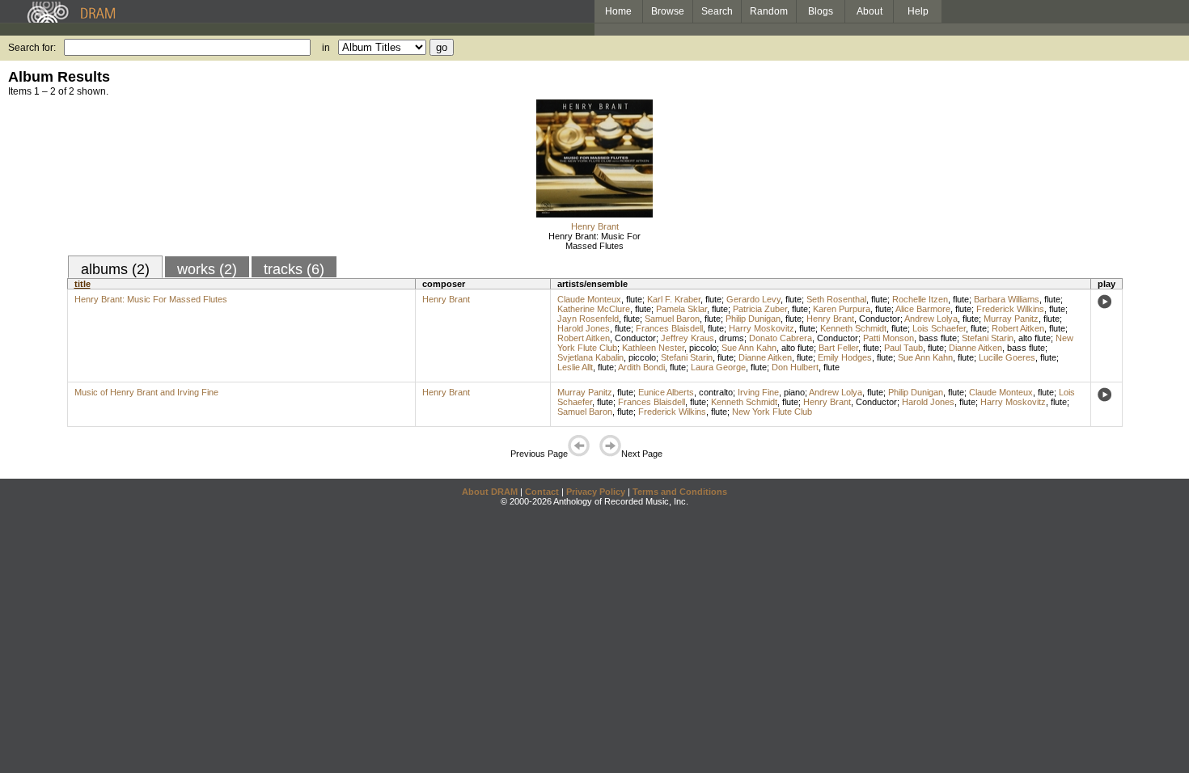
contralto (716, 392)
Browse (667, 11)
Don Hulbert (795, 367)
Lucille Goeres (1007, 357)
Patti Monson (888, 338)
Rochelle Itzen (920, 299)
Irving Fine (758, 392)
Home (618, 11)
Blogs (820, 11)
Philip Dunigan (753, 318)
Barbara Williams (1006, 299)
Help (918, 11)
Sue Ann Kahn (748, 348)
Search (717, 11)
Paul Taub (903, 348)
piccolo (703, 348)
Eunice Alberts (666, 392)
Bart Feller (838, 348)
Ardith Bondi (641, 367)
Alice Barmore (922, 309)
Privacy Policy (595, 491)
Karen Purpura (841, 309)
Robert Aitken (1018, 328)
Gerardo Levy (753, 299)
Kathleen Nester (653, 348)
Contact (542, 491)
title (82, 284)
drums (731, 338)
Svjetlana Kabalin (590, 357)
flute (634, 299)
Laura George (718, 367)
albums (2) (115, 269)
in (326, 47)
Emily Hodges (845, 357)
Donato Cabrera (780, 338)
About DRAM (490, 491)
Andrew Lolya (931, 318)
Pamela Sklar (681, 309)
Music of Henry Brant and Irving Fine (146, 392)
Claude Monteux (589, 299)
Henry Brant (595, 226)
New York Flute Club (772, 411)
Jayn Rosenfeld (588, 318)
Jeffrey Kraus (687, 338)
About (869, 11)
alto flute (1034, 338)
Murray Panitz (1011, 318)
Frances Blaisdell (669, 328)
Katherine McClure (593, 309)
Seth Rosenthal (836, 299)
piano (794, 392)
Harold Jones (583, 328)
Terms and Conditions (680, 491)
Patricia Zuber (760, 309)
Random (769, 11)
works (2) (207, 269)
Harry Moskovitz (761, 328)
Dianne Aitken (975, 348)
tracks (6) (294, 269)
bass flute (938, 338)
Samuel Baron (672, 318)
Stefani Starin (987, 338)
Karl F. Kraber (673, 299)
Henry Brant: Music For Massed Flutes (594, 241)
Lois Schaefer (939, 328)
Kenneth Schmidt (853, 328)
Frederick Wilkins (1010, 309)
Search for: (32, 47)
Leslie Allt (575, 367)
